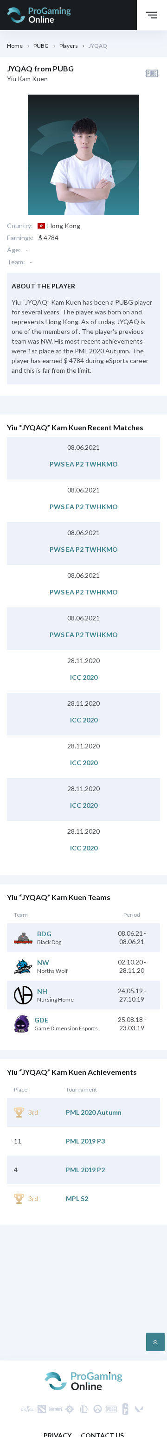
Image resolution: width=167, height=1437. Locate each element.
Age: (14, 250)
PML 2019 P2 (85, 1170)
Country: (20, 226)
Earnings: (20, 238)
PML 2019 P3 (85, 1141)
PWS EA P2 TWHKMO (84, 464)
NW (43, 962)
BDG (44, 934)
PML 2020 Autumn (94, 1112)
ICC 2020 (83, 677)
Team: (16, 262)
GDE (41, 1020)
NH (42, 991)
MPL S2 (77, 1198)
